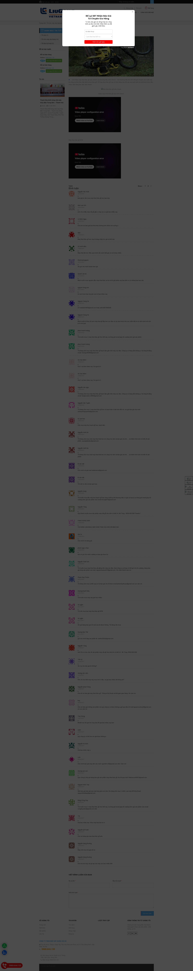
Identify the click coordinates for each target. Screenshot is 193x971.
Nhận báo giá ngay (98, 42)
